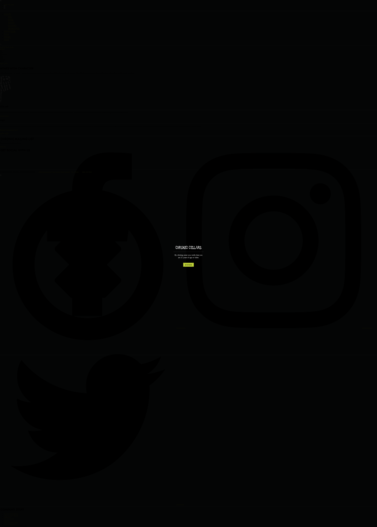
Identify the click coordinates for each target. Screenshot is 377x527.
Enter (188, 265)
